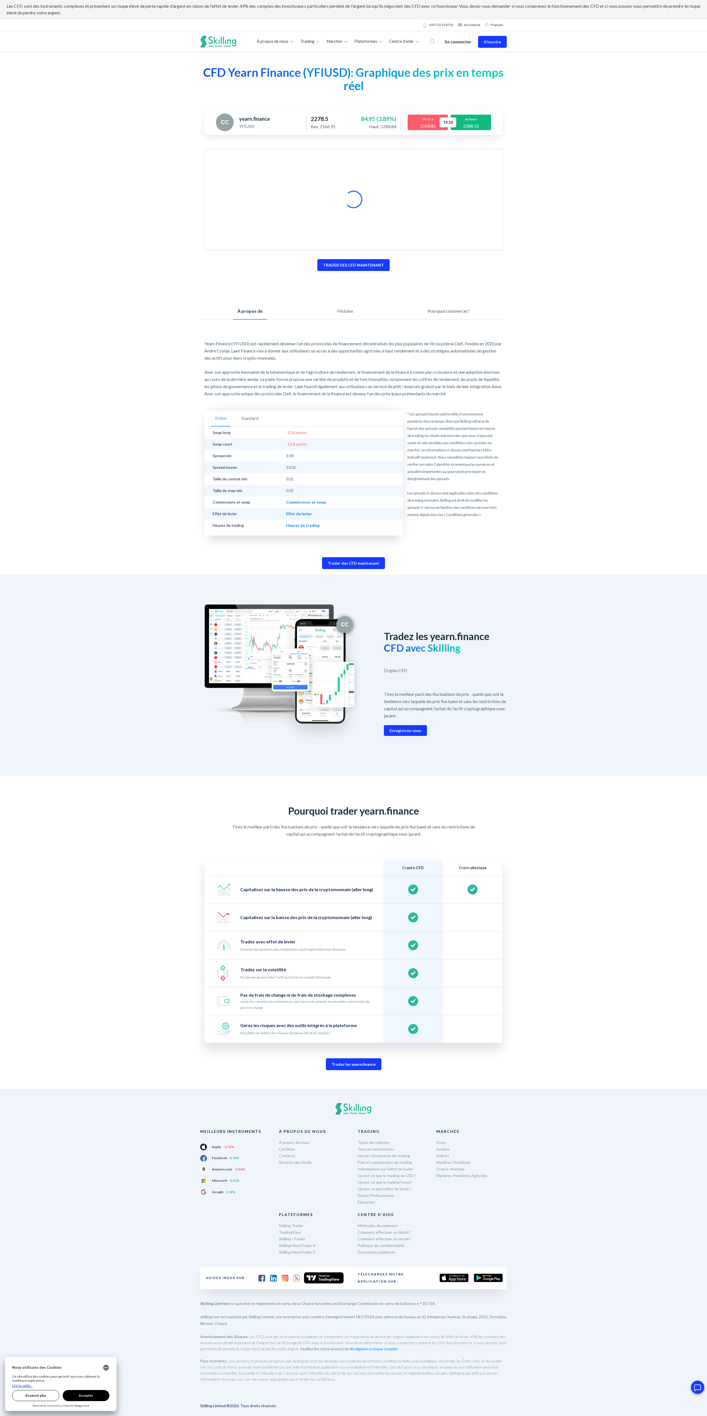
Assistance (472, 25)
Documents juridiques (376, 1252)
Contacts (287, 1155)
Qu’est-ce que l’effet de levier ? (384, 1188)
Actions (443, 1149)
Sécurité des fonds (295, 1162)
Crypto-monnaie (450, 1169)
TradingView (290, 1232)
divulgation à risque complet (374, 1348)
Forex (441, 1142)
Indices (442, 1155)
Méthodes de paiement (378, 1225)
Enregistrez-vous (405, 730)
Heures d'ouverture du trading (384, 1155)
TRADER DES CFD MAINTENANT (353, 265)
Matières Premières (453, 1162)
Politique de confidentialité (381, 1245)
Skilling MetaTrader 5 (297, 1252)
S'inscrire (492, 42)
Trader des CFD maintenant (353, 563)
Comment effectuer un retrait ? (385, 1238)
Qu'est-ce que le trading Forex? (385, 1182)
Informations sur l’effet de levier (385, 1169)
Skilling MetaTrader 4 (297, 1245)
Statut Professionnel (376, 1195)
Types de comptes (374, 1142)
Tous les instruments (376, 1149)
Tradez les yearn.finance (354, 1064)
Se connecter (458, 41)
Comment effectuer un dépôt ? (384, 1232)
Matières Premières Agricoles (461, 1175)
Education (366, 1202)
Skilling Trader (291, 1225)
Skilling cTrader (292, 1238)
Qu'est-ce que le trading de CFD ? (387, 1175)
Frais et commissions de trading (385, 1162)
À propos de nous (294, 1142)
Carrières (287, 1149)
